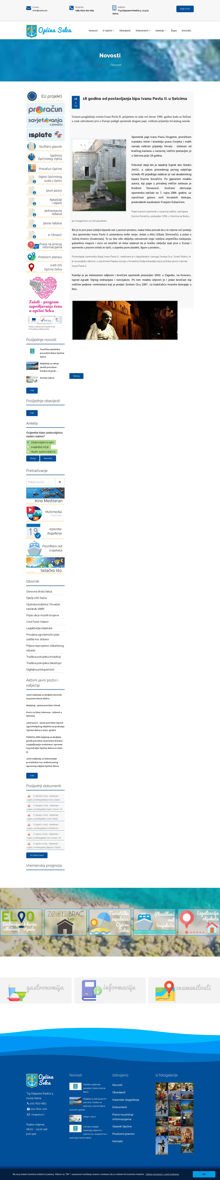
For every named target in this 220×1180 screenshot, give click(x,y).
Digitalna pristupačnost (40, 669)
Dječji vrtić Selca (36, 597)
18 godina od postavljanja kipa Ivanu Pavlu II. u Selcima (135, 98)
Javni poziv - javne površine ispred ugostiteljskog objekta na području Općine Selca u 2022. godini (45, 726)
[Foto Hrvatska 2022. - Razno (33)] (162, 1107)
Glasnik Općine (122, 1126)
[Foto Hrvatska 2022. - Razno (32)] (174, 1107)
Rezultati (48, 458)
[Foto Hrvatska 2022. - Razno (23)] (174, 1139)
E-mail (36, 7)
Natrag (76, 376)
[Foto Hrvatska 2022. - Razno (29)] (162, 1121)
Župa (174, 30)
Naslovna (102, 64)
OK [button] (204, 1174)
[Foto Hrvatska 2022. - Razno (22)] (187, 1148)
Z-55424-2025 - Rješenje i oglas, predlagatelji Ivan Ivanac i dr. (44, 836)
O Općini (107, 30)
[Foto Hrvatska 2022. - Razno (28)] (174, 1121)
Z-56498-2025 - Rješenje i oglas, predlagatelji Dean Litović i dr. (45, 807)
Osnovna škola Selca (39, 591)
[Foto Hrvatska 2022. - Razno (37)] (187, 1086)
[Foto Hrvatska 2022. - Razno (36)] (162, 1095)
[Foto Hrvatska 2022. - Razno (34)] (187, 1095)
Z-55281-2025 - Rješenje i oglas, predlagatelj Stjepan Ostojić (44, 845)
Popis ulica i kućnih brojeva (42, 615)
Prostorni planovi (123, 1133)
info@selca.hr (40, 10)
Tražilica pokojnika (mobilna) (43, 656)
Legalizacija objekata (39, 628)
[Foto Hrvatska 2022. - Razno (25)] (187, 1134)
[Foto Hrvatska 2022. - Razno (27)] (162, 1130)
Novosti (93, 30)
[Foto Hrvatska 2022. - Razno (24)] (162, 1145)
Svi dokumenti (37, 855)
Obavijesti (125, 30)
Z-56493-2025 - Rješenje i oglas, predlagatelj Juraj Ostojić (43, 817)
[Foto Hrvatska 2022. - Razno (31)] (187, 1104)
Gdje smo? (185, 9)
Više (32, 390)
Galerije (159, 30)
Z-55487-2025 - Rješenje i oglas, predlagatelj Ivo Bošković (43, 826)
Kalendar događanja (125, 1099)
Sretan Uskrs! (47, 378)
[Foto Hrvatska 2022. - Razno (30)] (187, 1118)
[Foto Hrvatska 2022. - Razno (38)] (174, 1086)
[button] (162, 1174)
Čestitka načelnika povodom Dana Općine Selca (52, 353)
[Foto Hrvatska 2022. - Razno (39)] (162, 1086)
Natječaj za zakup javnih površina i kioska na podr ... (49, 367)
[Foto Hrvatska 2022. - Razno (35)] (174, 1095)
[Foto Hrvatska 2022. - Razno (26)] (174, 1130)
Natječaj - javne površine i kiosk (43, 705)
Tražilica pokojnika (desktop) (43, 663)
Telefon (79, 7)
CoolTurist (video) (37, 621)
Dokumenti (142, 30)
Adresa (121, 7)
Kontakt (186, 30)
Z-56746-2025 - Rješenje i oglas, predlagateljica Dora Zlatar (43, 798)
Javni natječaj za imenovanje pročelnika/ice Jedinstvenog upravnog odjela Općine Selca (42, 762)
